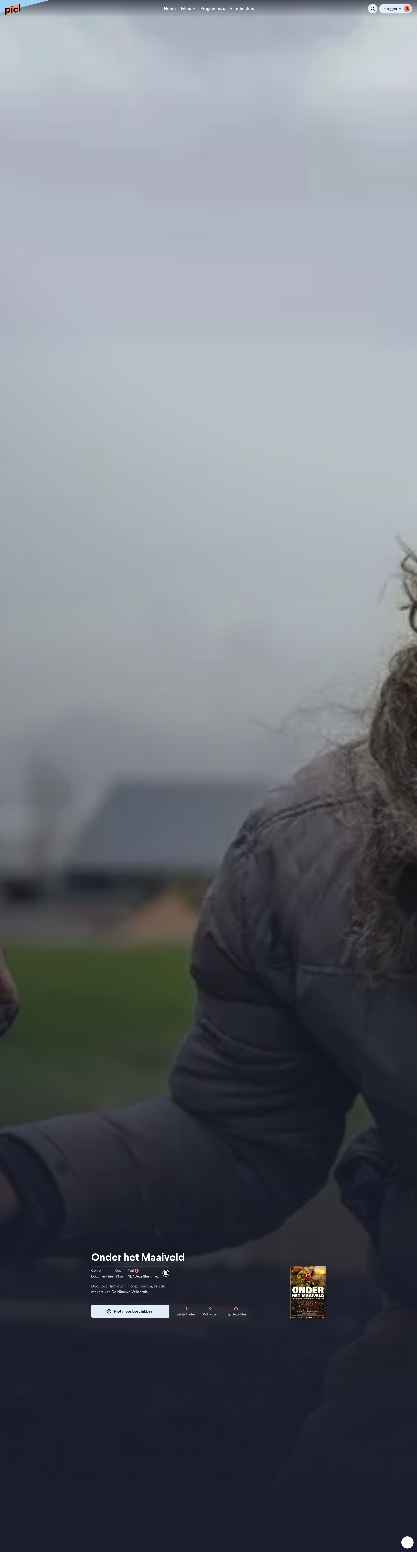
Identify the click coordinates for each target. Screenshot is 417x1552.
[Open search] (372, 8)
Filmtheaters (242, 8)
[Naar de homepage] (12, 9)
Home (170, 8)
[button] (395, 8)
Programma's (212, 8)
